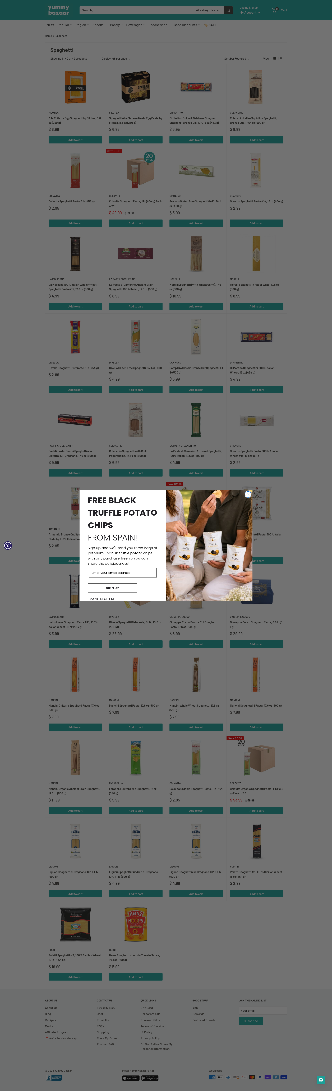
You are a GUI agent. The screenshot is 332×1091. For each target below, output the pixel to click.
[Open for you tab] (321, 1080)
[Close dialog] (248, 494)
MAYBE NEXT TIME (102, 599)
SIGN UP (112, 588)
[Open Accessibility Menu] (7, 545)
